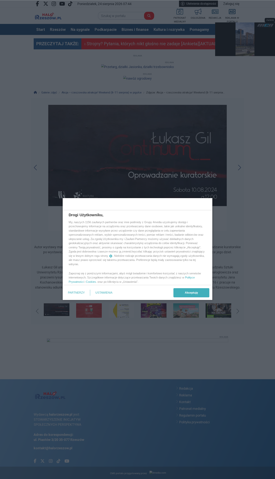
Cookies (91, 281)
